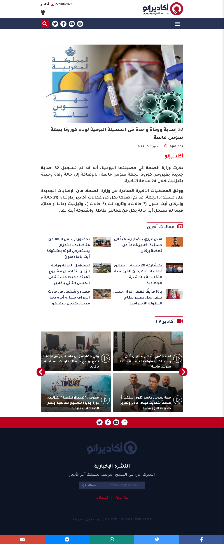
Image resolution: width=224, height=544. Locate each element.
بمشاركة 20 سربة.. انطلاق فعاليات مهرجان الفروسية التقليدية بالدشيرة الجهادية (138, 274)
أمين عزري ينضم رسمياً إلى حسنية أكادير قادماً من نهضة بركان (138, 245)
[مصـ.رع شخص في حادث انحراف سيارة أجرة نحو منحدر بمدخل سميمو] (102, 294)
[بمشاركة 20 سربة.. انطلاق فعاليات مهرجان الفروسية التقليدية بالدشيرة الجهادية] (174, 268)
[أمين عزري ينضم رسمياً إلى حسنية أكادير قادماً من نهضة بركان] (174, 242)
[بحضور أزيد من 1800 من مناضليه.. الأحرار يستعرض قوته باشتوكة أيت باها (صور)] (102, 242)
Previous (183, 372)
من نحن (122, 498)
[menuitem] (120, 498)
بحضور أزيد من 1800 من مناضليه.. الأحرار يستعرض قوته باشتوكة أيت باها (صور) (68, 248)
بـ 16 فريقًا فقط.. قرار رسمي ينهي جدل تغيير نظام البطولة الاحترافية (137, 298)
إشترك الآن (89, 485)
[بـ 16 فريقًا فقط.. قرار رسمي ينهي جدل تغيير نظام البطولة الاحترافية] (174, 294)
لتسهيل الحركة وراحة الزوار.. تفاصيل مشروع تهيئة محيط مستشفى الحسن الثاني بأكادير (69, 274)
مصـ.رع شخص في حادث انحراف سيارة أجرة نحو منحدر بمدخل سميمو (69, 298)
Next (41, 372)
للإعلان (102, 498)
